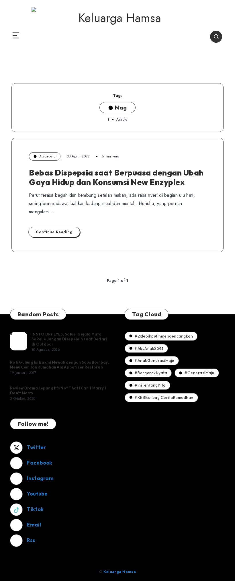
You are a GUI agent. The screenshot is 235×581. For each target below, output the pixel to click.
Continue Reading (54, 232)
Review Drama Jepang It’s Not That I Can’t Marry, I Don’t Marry (58, 390)
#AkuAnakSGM (148, 348)
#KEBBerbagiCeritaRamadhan (163, 397)
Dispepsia (47, 156)
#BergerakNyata (150, 372)
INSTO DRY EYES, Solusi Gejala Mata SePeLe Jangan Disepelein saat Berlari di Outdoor (69, 339)
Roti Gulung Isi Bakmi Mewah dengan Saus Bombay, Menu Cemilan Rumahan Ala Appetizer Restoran (59, 365)
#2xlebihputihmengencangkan (163, 336)
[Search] (216, 37)
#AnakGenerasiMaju (154, 360)
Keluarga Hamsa (119, 571)
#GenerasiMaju (199, 372)
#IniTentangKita (150, 385)
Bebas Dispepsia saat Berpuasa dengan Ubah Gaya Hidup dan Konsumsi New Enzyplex (116, 177)
